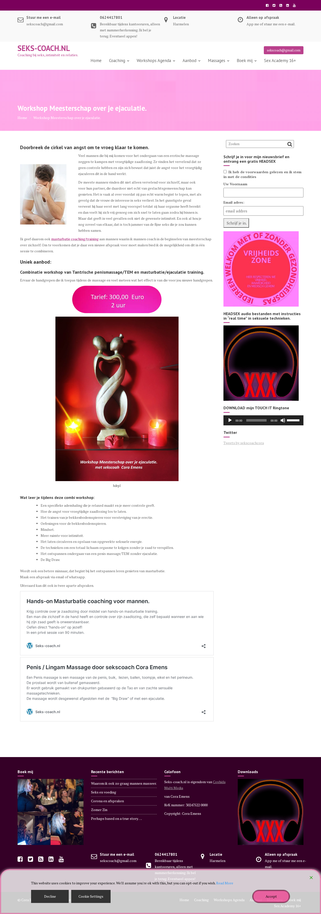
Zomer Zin (99, 809)
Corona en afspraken (107, 800)
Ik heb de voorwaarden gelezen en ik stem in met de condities (262, 174)
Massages (216, 60)
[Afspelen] (229, 420)
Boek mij (245, 60)
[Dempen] (282, 420)
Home (96, 60)
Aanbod (189, 60)
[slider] (294, 419)
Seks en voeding (103, 792)
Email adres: (233, 202)
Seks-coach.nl (44, 48)
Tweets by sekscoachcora (243, 442)
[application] (263, 420)
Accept (271, 896)
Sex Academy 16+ (280, 60)
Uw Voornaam (235, 184)
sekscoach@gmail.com (283, 50)
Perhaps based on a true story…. (116, 818)
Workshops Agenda (154, 60)
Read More (224, 883)
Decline (50, 896)
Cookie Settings (90, 896)
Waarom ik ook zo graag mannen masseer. (124, 783)
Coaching (117, 60)
